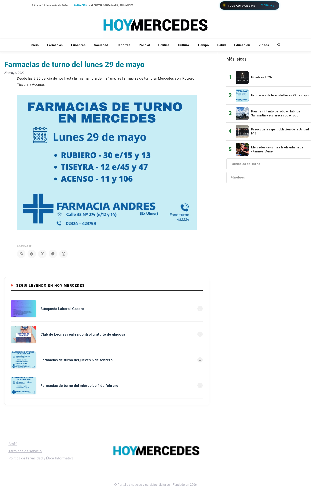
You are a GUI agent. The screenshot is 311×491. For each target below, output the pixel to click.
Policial (144, 45)
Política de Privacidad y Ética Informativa (40, 458)
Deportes (123, 45)
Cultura (183, 45)
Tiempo (203, 45)
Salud (221, 45)
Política (163, 45)
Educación (242, 45)
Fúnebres (78, 45)
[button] (279, 45)
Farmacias (55, 45)
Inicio (34, 45)
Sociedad (101, 45)
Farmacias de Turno (245, 164)
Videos (264, 45)
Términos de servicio (25, 451)
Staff (12, 444)
